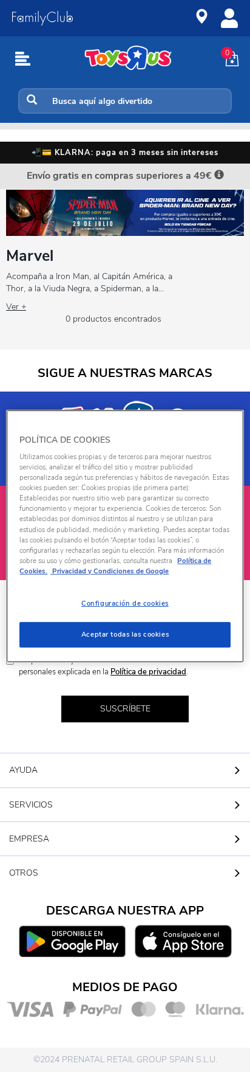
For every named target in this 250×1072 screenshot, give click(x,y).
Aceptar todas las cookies (125, 634)
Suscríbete (125, 708)
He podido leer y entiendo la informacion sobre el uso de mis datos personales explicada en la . (131, 666)
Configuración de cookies (125, 603)
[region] (124, 535)
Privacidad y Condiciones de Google (109, 571)
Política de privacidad (148, 671)
